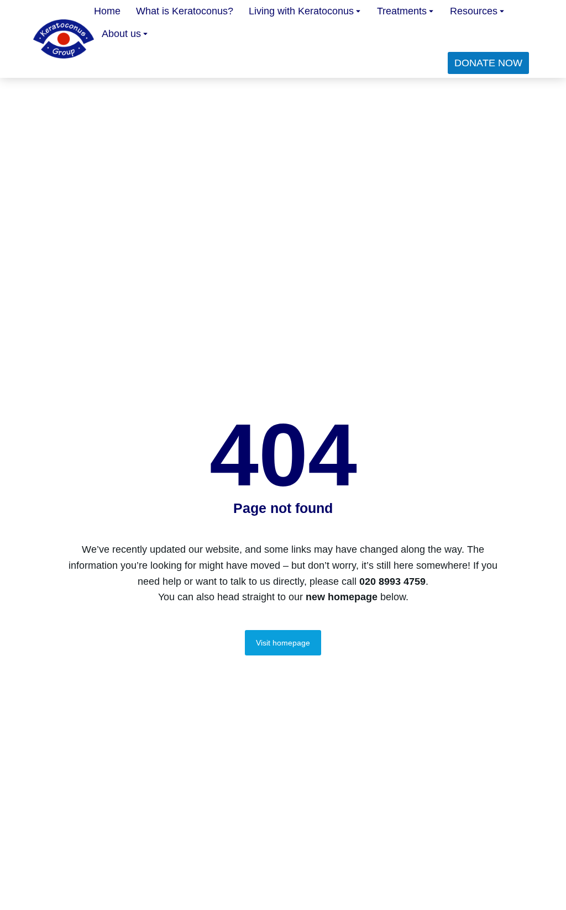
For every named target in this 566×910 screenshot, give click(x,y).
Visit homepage (283, 642)
